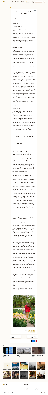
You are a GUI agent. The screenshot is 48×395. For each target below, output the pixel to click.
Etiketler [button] (23, 1)
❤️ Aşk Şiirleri (26, 385)
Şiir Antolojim (33, 2)
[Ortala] (35, 10)
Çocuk (31, 331)
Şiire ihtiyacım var (6, 355)
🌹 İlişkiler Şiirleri (37, 385)
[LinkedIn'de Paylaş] (34, 341)
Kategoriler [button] (18, 1)
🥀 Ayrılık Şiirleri (26, 388)
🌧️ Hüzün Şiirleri (37, 389)
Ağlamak (34, 330)
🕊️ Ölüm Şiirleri (26, 389)
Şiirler (12, 7)
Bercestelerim (28, 2)
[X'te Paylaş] (31, 341)
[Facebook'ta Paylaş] (33, 341)
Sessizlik (31, 332)
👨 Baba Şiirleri (37, 388)
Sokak (34, 332)
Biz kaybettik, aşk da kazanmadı (37, 355)
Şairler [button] (13, 1)
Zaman (34, 331)
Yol (31, 330)
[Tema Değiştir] (44, 2)
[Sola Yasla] (34, 10)
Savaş (29, 331)
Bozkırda (18, 355)
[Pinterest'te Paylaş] (36, 341)
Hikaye (29, 330)
